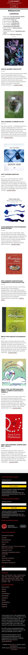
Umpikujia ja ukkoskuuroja (8, 562)
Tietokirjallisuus (6, 593)
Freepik (7, 647)
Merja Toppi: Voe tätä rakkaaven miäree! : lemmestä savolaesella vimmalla (12, 391)
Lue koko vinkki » (18, 85)
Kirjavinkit (15, 1)
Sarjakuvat (4, 606)
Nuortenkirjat (5, 595)
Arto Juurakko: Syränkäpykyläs (12, 121)
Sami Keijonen (13, 646)
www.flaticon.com (21, 647)
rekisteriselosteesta (7, 641)
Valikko (14, 6)
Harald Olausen (21, 575)
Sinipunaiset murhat (7, 550)
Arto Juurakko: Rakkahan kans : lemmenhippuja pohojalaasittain (12, 281)
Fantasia (4, 589)
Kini (23, 576)
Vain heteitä (15, 21)
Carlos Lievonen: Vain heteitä (11, 69)
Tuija (9, 581)
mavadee (13, 647)
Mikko (9, 580)
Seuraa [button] (23, 526)
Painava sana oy (12, 644)
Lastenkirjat (5, 597)
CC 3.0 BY (14, 649)
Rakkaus (4, 600)
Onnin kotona (5, 542)
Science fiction (5, 587)
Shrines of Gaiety (6, 560)
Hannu (15, 575)
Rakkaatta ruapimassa (15, 34)
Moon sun (13, 19)
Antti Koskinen (9, 575)
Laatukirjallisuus (6, 602)
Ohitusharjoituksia (6, 539)
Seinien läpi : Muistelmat (8, 558)
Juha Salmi (4, 576)
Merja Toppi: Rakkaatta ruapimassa (13, 336)
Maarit (17, 578)
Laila (3, 578)
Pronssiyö (4, 537)
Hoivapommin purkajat (7, 535)
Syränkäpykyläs (15, 23)
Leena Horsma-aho (10, 578)
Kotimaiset (4, 604)
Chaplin (4, 544)
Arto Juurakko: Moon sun (10, 174)
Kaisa (9, 576)
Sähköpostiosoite (7, 480)
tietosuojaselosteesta (10, 639)
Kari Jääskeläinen (16, 576)
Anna (3, 575)
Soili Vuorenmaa (16, 580)
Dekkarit (4, 591)
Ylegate (4, 556)
